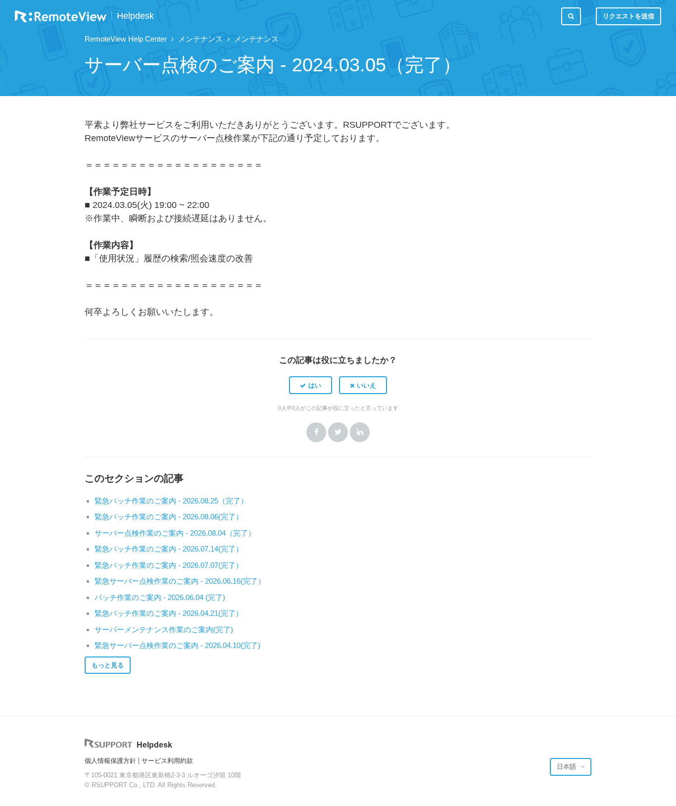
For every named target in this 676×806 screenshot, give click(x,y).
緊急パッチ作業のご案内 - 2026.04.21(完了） (169, 613)
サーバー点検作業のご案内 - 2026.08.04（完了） (175, 533)
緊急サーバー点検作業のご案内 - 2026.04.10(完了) (177, 645)
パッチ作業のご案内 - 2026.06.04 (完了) (160, 597)
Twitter (338, 432)
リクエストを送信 (628, 16)
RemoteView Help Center (126, 39)
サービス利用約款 (167, 760)
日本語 (567, 766)
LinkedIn (360, 432)
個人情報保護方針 (110, 760)
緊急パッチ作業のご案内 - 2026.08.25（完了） (171, 501)
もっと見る (108, 665)
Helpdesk (135, 16)
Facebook (316, 432)
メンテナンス (200, 39)
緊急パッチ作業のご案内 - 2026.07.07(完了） (169, 565)
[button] (310, 385)
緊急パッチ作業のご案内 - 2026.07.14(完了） (169, 549)
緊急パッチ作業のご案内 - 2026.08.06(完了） (169, 516)
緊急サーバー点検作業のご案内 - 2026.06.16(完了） (180, 581)
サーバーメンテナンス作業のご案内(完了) (164, 629)
